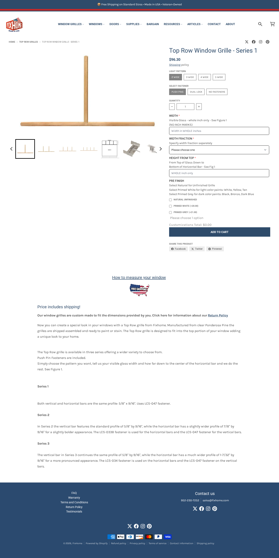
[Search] (260, 24)
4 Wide (205, 77)
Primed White (186, 206)
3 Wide (190, 77)
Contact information (181, 543)
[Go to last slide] (12, 149)
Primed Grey (185, 212)
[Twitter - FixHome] (246, 41)
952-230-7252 (190, 500)
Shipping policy (205, 543)
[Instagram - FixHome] (260, 41)
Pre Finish (176, 180)
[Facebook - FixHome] (253, 41)
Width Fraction (180, 138)
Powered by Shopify (97, 543)
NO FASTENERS (217, 91)
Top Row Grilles (28, 42)
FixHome (77, 543)
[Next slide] (160, 149)
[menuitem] (25, 149)
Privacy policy (137, 543)
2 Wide (176, 77)
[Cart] (272, 24)
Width (173, 115)
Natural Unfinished (185, 199)
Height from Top (181, 158)
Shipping (175, 65)
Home (12, 42)
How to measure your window (139, 277)
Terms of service (157, 543)
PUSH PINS (177, 91)
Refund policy (118, 543)
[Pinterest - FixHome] (267, 41)
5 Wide (219, 77)
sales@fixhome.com (216, 500)
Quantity (174, 100)
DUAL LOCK (196, 91)
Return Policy (218, 315)
